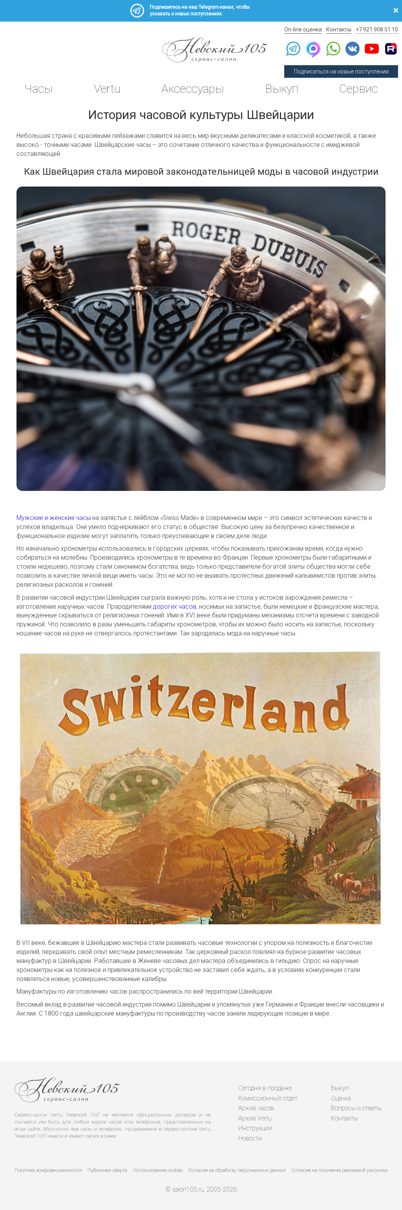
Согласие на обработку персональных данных (237, 1170)
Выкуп (281, 88)
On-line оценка (303, 29)
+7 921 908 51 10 (377, 29)
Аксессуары (192, 88)
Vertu (107, 88)
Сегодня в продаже (265, 1088)
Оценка (341, 1098)
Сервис (358, 88)
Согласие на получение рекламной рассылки (339, 1170)
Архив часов (256, 1108)
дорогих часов (174, 606)
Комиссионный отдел (268, 1098)
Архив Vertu (255, 1118)
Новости (250, 1138)
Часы (38, 88)
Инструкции (255, 1128)
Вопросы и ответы (356, 1108)
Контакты (338, 29)
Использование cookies (158, 1170)
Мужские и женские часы (53, 518)
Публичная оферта (107, 1170)
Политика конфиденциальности (48, 1170)
